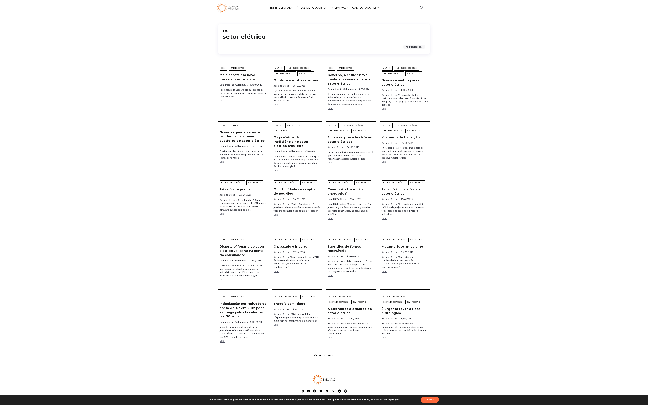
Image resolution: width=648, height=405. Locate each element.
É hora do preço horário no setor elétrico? (350, 140)
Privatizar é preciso (236, 189)
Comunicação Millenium (233, 84)
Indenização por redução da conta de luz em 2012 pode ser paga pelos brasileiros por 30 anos (243, 310)
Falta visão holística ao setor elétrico (401, 191)
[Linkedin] (327, 391)
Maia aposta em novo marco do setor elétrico (240, 77)
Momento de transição (401, 137)
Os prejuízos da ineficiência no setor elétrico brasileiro (291, 142)
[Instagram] (302, 391)
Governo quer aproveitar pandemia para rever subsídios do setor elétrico (242, 136)
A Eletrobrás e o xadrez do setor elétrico (350, 311)
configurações (391, 399)
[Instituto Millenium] (228, 7)
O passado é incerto (290, 246)
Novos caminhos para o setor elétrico (401, 82)
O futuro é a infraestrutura (296, 80)
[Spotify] (346, 391)
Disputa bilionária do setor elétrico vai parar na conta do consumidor (242, 251)
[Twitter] (321, 391)
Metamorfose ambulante (402, 246)
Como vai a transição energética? (345, 191)
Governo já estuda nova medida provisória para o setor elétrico (349, 79)
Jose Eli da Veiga (337, 199)
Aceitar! (430, 399)
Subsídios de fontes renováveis (344, 249)
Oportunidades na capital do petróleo (295, 191)
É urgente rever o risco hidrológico (401, 311)
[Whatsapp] (333, 391)
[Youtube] (309, 391)
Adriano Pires (281, 86)
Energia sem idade (289, 304)
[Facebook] (315, 391)
